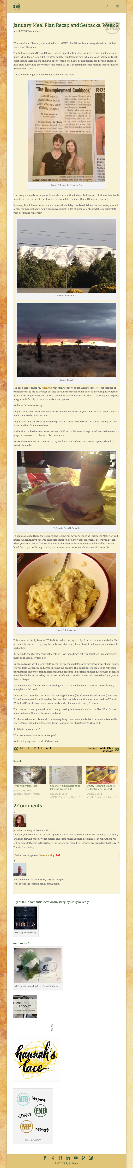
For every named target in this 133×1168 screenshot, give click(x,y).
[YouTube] (76, 1158)
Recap (113, 411)
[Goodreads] (60, 1158)
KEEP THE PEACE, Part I (35, 748)
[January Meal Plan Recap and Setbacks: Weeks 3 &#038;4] (65, 775)
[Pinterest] (83, 1158)
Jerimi (16, 830)
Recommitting (46, 855)
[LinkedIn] (68, 1158)
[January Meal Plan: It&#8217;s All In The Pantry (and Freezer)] (102, 775)
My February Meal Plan (25, 785)
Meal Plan (47, 387)
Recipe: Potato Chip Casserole (100, 749)
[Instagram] (91, 1158)
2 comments (34, 31)
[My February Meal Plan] (29, 775)
